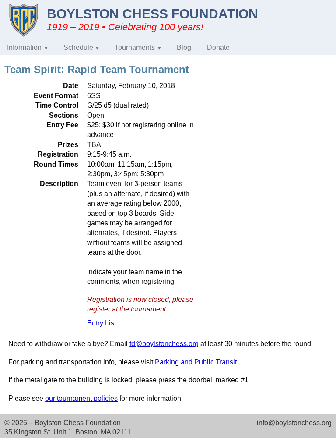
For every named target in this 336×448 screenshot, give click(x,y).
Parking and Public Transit (196, 362)
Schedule (78, 47)
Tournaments (135, 47)
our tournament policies (81, 398)
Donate (218, 47)
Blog (184, 47)
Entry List (101, 323)
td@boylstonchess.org (164, 343)
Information (24, 47)
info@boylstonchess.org (294, 423)
